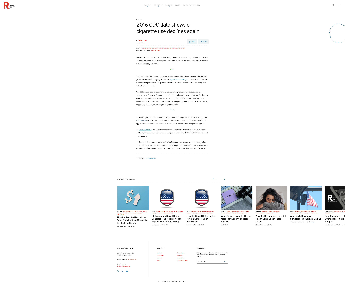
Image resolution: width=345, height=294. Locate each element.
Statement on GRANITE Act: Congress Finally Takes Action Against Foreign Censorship (166, 219)
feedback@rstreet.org (123, 266)
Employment (180, 255)
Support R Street (181, 258)
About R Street (180, 253)
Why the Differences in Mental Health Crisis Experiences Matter (271, 219)
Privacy (316, 213)
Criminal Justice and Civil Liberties (305, 211)
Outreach (169, 5)
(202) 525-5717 (121, 264)
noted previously (145, 129)
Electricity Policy (338, 211)
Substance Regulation (162, 48)
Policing (310, 213)
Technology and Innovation (164, 213)
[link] (118, 271)
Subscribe (225, 261)
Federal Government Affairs (164, 211)
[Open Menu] (339, 5)
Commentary (160, 255)
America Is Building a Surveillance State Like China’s (305, 218)
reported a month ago (178, 79)
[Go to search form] (333, 5)
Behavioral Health (267, 211)
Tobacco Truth (155, 50)
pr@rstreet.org (132, 259)
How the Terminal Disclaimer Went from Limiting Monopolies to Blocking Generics (133, 220)
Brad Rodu (143, 40)
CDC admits (141, 120)
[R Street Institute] (9, 5)
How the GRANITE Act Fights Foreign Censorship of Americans (200, 219)
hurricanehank (150, 158)
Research (159, 253)
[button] (203, 41)
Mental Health (268, 213)
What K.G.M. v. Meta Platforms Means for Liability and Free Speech (236, 219)
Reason (312, 222)
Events (178, 5)
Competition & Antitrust (130, 211)
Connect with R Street (191, 5)
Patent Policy (128, 213)
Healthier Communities (148, 48)
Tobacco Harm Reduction (177, 48)
